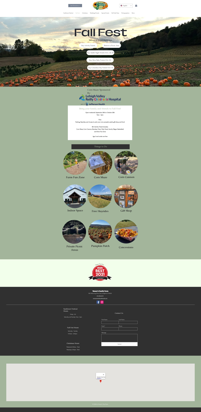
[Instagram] (101, 302)
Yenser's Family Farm (100, 291)
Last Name (121, 319)
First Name (104, 319)
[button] (136, 5)
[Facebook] (98, 302)
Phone (120, 326)
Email (103, 326)
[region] (75, 163)
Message (104, 332)
